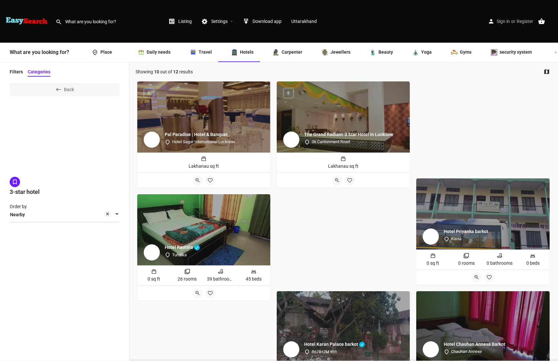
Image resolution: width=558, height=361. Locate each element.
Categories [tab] (39, 71)
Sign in (503, 21)
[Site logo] (28, 21)
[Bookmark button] (210, 180)
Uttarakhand (304, 21)
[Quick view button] (197, 180)
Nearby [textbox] (17, 214)
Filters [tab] (16, 71)
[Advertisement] (482, 126)
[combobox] (64, 214)
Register (525, 21)
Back (69, 89)
